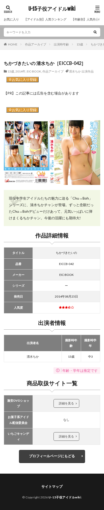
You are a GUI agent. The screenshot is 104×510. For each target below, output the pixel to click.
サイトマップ (52, 486)
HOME (12, 44)
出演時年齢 (61, 44)
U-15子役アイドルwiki (52, 8)
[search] (95, 32)
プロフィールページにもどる (52, 456)
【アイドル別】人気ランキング (45, 19)
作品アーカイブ (35, 44)
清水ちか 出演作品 (81, 71)
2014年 (20, 71)
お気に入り (11, 19)
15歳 (79, 44)
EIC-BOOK (34, 71)
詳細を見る (66, 403)
